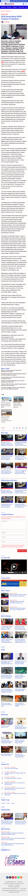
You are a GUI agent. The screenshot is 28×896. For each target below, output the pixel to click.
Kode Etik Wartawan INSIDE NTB (10, 888)
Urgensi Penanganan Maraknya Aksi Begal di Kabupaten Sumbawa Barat (7, 691)
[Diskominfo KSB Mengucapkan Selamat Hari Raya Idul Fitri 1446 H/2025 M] (21, 721)
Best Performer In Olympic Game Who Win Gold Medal (15, 794)
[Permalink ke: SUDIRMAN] (2, 22)
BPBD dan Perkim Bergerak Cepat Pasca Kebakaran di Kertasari (11, 371)
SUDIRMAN (6, 21)
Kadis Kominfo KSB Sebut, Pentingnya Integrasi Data (19, 741)
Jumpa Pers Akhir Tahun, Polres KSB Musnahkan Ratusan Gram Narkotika (13, 839)
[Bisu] (22, 572)
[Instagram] (15, 877)
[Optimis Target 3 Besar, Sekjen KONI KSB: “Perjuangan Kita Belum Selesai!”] (7, 634)
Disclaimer (17, 885)
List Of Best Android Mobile (11, 768)
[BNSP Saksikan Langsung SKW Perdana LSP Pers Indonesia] (18, 399)
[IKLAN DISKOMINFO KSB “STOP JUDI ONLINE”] (7, 749)
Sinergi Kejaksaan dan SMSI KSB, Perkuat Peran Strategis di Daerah (13, 378)
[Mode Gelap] (23, 4)
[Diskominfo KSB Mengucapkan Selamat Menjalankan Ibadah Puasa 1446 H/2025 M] (7, 735)
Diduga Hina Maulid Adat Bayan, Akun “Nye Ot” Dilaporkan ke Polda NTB (13, 381)
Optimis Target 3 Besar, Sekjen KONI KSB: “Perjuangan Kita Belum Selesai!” (7, 641)
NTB (8, 803)
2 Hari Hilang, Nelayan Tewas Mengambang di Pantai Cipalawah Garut (12, 844)
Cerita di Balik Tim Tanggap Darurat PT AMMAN (20, 705)
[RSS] (21, 877)
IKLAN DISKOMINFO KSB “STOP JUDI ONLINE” (7, 754)
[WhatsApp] (18, 877)
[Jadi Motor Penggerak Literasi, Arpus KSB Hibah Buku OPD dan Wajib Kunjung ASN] (21, 466)
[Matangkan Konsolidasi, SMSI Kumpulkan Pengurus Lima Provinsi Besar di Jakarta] (21, 437)
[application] (14, 567)
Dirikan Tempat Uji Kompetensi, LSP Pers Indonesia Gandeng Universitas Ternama (6, 419)
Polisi (13, 803)
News (6, 14)
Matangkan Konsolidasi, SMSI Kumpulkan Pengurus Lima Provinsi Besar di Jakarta (13, 374)
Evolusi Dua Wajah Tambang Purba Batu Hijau (6, 705)
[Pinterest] (13, 877)
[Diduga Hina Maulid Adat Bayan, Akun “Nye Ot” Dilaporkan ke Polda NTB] (21, 452)
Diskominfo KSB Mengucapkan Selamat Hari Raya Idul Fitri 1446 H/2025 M (20, 727)
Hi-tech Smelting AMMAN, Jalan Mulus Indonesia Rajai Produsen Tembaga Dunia (20, 677)
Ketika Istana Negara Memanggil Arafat (20, 690)
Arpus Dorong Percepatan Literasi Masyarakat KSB (20, 755)
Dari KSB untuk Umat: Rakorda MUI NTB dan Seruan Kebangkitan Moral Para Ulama (6, 676)
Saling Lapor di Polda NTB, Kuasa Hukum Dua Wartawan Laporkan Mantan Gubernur (21, 822)
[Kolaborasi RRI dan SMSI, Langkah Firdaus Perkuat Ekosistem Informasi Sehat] (7, 466)
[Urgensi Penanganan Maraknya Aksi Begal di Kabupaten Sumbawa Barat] (7, 684)
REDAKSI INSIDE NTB (11, 881)
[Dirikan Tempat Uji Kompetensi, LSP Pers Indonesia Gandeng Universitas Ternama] (6, 412)
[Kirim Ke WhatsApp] (26, 428)
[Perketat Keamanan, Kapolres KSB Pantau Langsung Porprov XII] (21, 634)
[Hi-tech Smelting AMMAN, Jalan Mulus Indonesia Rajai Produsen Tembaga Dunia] (21, 670)
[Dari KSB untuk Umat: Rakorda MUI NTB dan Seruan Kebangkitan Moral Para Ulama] (7, 670)
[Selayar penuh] (25, 572)
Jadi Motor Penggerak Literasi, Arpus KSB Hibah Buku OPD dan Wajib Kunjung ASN (13, 388)
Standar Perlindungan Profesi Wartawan (14, 883)
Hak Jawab (10, 885)
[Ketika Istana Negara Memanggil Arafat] (21, 684)
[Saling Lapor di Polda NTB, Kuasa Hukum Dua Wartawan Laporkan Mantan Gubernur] (21, 816)
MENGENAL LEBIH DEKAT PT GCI (5, 726)
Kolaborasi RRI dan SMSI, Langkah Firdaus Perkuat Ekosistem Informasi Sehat (13, 384)
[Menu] (2, 4)
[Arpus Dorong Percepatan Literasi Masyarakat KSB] (21, 749)
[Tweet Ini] (17, 428)
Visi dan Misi (23, 888)
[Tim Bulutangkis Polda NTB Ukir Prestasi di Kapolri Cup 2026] (7, 622)
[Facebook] (7, 877)
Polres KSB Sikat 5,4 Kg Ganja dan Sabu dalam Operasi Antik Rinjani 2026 (7, 822)
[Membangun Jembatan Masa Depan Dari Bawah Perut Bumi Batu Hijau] (7, 656)
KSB (3, 803)
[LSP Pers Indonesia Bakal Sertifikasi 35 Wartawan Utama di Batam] (6, 399)
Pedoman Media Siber (14, 886)
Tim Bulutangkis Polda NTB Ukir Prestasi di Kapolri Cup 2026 (6, 628)
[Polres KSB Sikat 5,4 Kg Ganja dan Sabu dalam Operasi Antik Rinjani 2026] (7, 816)
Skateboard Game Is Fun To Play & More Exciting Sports (14, 783)
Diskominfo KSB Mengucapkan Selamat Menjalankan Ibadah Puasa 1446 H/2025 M (7, 741)
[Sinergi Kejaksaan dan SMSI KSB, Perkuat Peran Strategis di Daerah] (7, 452)
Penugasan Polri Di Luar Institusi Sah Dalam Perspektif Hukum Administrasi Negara (21, 662)
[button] (14, 567)
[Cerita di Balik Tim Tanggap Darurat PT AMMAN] (21, 698)
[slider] (13, 572)
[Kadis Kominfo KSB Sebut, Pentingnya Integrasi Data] (21, 735)
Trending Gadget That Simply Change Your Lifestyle (15, 773)
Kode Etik (19, 881)
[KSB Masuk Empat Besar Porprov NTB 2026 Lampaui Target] (21, 622)
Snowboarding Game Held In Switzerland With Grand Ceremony (14, 788)
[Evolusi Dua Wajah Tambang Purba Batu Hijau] (7, 698)
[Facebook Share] (14, 428)
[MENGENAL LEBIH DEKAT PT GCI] (7, 721)
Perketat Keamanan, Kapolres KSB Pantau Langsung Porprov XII (20, 641)
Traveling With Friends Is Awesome (13, 778)
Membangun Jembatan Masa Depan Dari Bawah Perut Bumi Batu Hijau (7, 662)
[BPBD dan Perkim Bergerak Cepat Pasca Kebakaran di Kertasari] (7, 437)
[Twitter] (10, 877)
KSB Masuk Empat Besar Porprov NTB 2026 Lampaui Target (20, 628)
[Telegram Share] (23, 428)
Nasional (3, 14)
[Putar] (3, 572)
